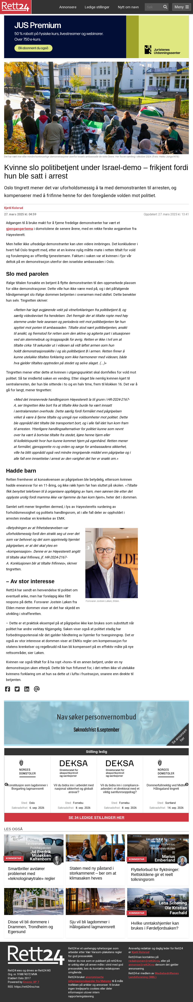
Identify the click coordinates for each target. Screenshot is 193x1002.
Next (187, 784)
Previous (6, 784)
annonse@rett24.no (142, 964)
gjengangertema (19, 229)
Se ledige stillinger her (96, 817)
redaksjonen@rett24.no (144, 961)
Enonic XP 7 (31, 982)
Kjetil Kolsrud (13, 208)
